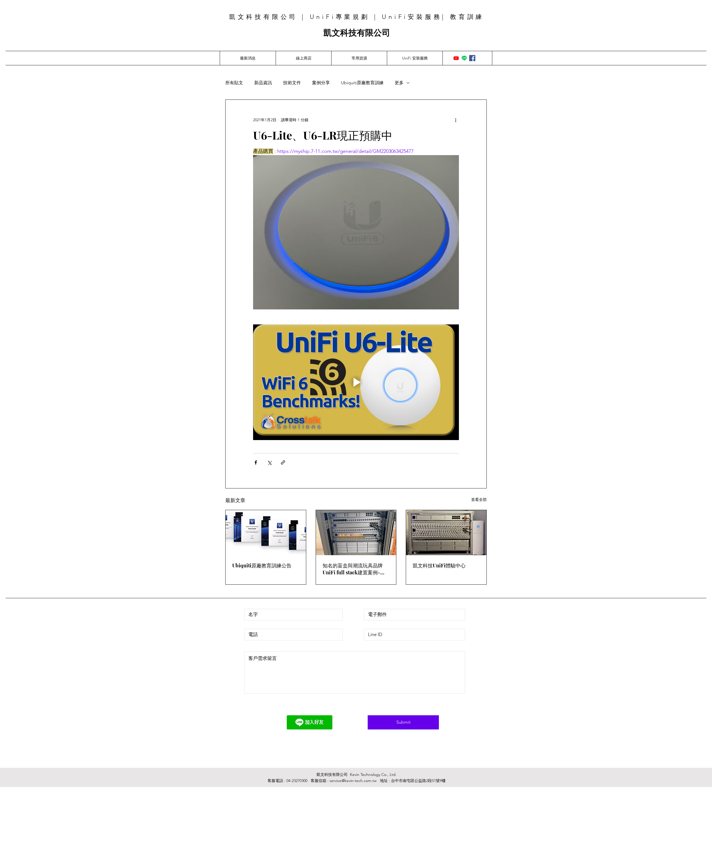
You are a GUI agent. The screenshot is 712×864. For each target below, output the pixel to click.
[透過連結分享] (283, 462)
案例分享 (321, 82)
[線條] (464, 58)
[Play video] (356, 382)
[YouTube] (456, 58)
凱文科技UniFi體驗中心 (439, 565)
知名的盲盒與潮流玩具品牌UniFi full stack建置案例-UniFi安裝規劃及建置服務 (353, 569)
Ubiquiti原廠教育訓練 (362, 82)
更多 (399, 82)
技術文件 (292, 82)
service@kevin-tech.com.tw (353, 780)
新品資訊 (263, 82)
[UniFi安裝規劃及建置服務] (356, 532)
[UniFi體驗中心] (446, 532)
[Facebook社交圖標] (472, 58)
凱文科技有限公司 (356, 33)
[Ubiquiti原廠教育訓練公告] (266, 532)
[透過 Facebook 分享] (255, 462)
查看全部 (479, 499)
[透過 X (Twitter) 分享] (269, 462)
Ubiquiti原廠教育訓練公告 (261, 565)
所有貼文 (234, 82)
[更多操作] (455, 119)
